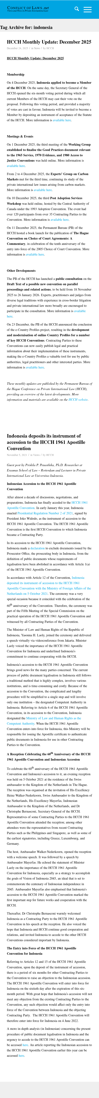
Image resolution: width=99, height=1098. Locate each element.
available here (62, 120)
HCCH (50, 48)
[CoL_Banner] (28, 9)
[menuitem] (74, 9)
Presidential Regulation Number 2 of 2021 (45, 513)
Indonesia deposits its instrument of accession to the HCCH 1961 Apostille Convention (46, 442)
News (37, 48)
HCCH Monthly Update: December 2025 (49, 41)
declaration (37, 548)
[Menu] (85, 9)
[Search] (74, 9)
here (25, 1045)
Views (36, 455)
